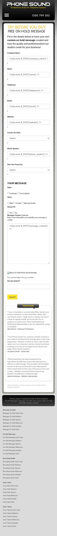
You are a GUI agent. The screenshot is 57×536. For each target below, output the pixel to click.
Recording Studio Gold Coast (13, 461)
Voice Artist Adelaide (10, 499)
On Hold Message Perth (11, 453)
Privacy (29, 403)
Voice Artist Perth (8, 502)
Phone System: (13, 148)
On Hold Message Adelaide (12, 450)
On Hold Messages (11, 401)
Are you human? (13, 281)
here (25, 277)
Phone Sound (15, 399)
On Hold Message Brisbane (12, 440)
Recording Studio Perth (11, 478)
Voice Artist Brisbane (10, 489)
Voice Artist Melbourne (10, 495)
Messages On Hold (25, 401)
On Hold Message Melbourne (13, 447)
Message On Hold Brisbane (12, 416)
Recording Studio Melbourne (12, 471)
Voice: (9, 197)
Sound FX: (11, 207)
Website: (10, 117)
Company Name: (13, 53)
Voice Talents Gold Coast (11, 510)
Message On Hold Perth (11, 429)
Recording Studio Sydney (11, 468)
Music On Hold (47, 401)
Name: (9, 69)
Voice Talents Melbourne (11, 520)
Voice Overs (37, 401)
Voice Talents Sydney (10, 516)
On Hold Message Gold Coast (13, 437)
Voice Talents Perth (9, 526)
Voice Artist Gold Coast (10, 486)
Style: (9, 187)
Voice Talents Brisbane (10, 513)
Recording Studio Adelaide (12, 474)
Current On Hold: (14, 133)
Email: (9, 101)
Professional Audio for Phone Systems (35, 399)
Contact (35, 403)
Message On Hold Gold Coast (13, 413)
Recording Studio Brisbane (12, 465)
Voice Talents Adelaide (10, 523)
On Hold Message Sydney (12, 444)
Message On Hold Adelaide (12, 426)
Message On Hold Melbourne (13, 423)
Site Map (23, 403)
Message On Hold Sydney (12, 419)
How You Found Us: (15, 164)
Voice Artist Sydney (9, 492)
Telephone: (11, 85)
